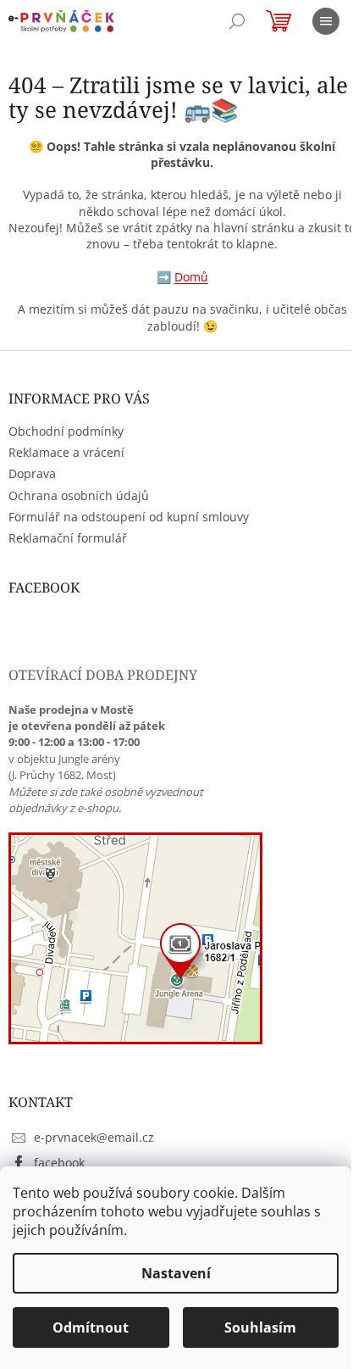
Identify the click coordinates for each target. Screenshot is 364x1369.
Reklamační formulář (67, 538)
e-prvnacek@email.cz (94, 1137)
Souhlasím (260, 1327)
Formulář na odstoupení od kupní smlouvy (128, 517)
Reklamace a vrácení (66, 452)
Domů (191, 277)
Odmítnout (90, 1327)
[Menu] (326, 21)
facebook (59, 1163)
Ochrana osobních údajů (78, 495)
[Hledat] (237, 21)
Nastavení (176, 1273)
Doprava (32, 473)
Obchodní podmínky (66, 431)
